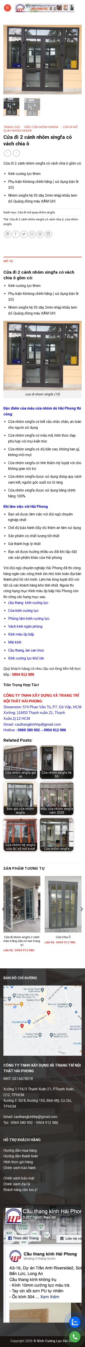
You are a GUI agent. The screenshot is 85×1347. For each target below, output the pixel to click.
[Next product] (7, 153)
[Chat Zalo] (74, 1322)
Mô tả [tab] (8, 261)
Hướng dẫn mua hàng (20, 1150)
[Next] (74, 60)
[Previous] (11, 60)
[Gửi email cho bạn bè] (32, 234)
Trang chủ (11, 127)
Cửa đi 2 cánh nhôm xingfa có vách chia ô (37, 219)
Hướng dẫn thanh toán (20, 1156)
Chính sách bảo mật (18, 1178)
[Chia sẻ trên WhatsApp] (7, 234)
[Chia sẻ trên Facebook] (15, 234)
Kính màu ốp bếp (21, 634)
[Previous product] (16, 153)
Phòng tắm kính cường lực (28, 618)
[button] (7, 8)
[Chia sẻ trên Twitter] (24, 234)
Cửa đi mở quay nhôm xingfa (36, 212)
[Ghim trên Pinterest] (40, 234)
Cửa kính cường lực (23, 610)
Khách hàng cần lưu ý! (20, 1190)
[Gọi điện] (74, 1336)
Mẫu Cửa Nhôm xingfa (41, 127)
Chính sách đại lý (16, 1184)
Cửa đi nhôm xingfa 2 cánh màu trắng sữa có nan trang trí (21, 941)
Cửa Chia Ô (63, 937)
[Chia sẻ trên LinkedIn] (48, 234)
